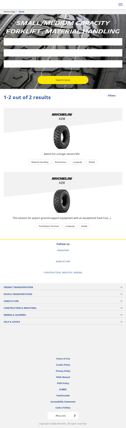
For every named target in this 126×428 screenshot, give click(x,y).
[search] (113, 4)
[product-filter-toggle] (120, 96)
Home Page (9, 11)
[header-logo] (14, 4)
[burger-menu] (120, 4)
